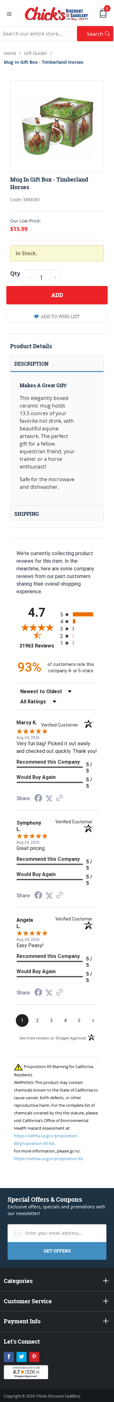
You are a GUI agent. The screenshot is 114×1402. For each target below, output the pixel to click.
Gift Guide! (35, 53)
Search (100, 33)
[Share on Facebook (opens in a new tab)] (38, 799)
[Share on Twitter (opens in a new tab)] (49, 798)
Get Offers (57, 1251)
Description (31, 363)
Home (10, 53)
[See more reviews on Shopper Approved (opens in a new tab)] (59, 798)
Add (57, 295)
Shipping (26, 513)
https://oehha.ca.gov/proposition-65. (49, 1158)
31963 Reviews (38, 646)
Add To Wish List (60, 316)
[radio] (79, 614)
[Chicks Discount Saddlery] (56, 12)
